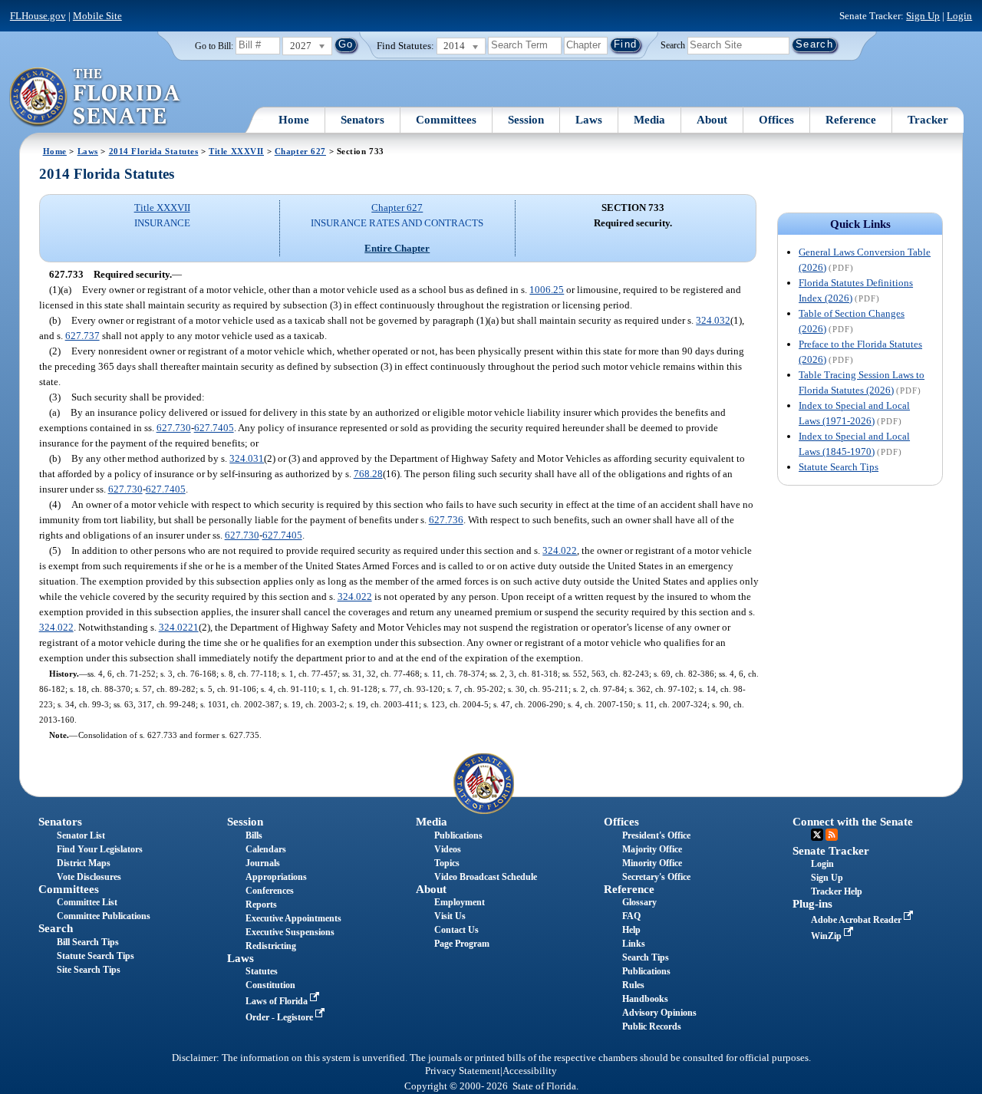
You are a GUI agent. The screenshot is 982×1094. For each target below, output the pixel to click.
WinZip (827, 936)
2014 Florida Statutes (154, 151)
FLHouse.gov (38, 15)
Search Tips (645, 957)
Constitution (270, 985)
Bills (254, 835)
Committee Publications (103, 916)
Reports (261, 904)
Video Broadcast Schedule (485, 877)
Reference (850, 120)
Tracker (928, 120)
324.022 (559, 550)
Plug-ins (812, 904)
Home (293, 120)
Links (633, 943)
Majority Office (652, 849)
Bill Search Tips (88, 942)
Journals (263, 863)
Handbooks (645, 998)
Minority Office (652, 863)
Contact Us (456, 929)
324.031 (246, 458)
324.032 (713, 320)
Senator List (81, 835)
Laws (588, 120)
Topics (447, 863)
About (712, 120)
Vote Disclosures (89, 877)
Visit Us (450, 916)
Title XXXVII (236, 151)
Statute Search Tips (838, 467)
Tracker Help (836, 891)
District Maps (83, 863)
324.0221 (179, 627)
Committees (446, 120)
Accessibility (530, 1071)
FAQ (631, 916)
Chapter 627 (300, 151)
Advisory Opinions (659, 1012)
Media (649, 120)
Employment (459, 902)
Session (526, 120)
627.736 (446, 520)
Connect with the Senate (853, 822)
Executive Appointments (293, 918)
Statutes (262, 971)
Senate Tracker (831, 851)
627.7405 (214, 427)
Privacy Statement (462, 1071)
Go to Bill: (214, 46)
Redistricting (271, 946)
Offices (776, 120)
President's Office (656, 835)
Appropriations (276, 877)
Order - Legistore (280, 1017)
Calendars (266, 849)
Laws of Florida (278, 1001)
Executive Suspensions (290, 932)
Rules (633, 985)
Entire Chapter (397, 248)
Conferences (270, 890)
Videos (447, 849)
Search (673, 44)
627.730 (174, 427)
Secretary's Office (656, 877)
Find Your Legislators (100, 849)
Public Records (651, 1026)
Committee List (87, 902)
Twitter (817, 835)
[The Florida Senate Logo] (95, 97)
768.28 (368, 473)
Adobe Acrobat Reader (857, 919)
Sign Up (923, 15)
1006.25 (546, 289)
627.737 (82, 335)
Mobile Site (97, 15)
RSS (831, 835)
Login (959, 15)
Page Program (461, 943)
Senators (362, 120)
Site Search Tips (88, 969)
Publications (458, 835)
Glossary (639, 902)
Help (631, 929)
